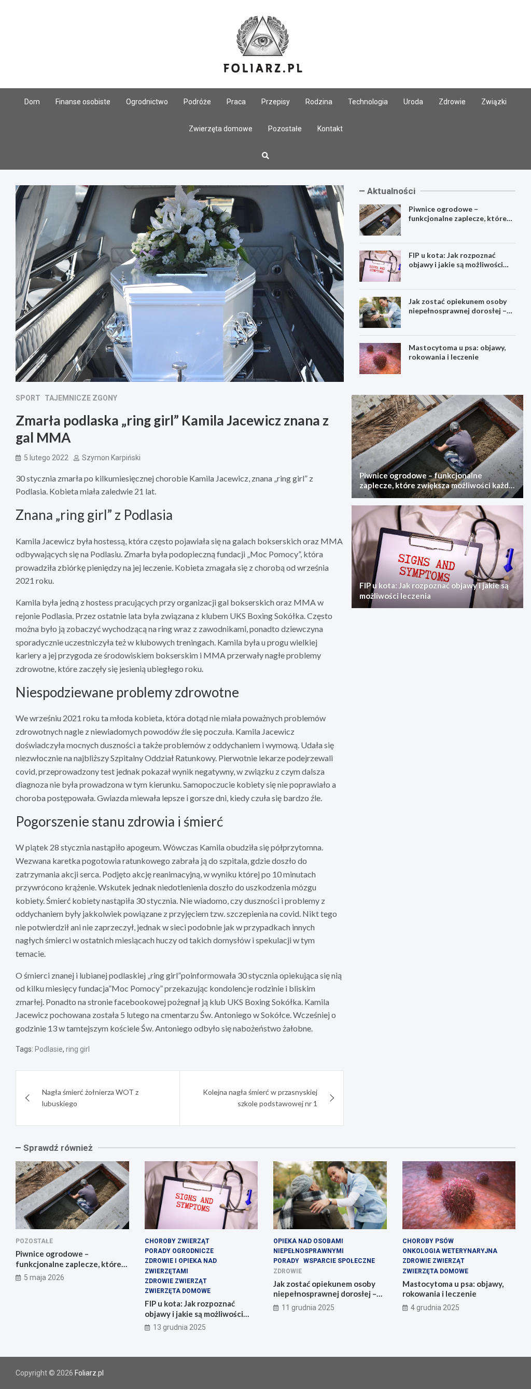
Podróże (197, 102)
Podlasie (49, 1049)
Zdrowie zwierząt (176, 1281)
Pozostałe (285, 129)
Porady (286, 1260)
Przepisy (275, 102)
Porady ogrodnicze (179, 1251)
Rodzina (318, 102)
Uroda (413, 102)
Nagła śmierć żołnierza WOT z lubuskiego (90, 1098)
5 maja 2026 (44, 1277)
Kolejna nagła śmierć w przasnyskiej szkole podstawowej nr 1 (260, 1098)
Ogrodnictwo (147, 102)
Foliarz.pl (89, 1373)
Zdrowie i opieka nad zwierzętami (181, 1265)
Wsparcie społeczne (339, 1260)
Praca (236, 102)
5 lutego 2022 (46, 457)
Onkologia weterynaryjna (449, 1251)
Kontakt (330, 129)
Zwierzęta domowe (221, 129)
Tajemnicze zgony (81, 398)
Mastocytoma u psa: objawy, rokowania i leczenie (457, 352)
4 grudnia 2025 (435, 1307)
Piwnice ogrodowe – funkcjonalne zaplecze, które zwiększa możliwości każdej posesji (458, 223)
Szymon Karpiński (111, 457)
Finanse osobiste (82, 102)
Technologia (368, 102)
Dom (32, 102)
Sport (28, 398)
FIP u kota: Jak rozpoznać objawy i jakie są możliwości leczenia (456, 264)
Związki (494, 102)
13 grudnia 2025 (179, 1327)
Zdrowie (452, 102)
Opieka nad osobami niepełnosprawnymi (308, 1246)
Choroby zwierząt (177, 1241)
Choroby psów (428, 1241)
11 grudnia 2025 (308, 1307)
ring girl (78, 1049)
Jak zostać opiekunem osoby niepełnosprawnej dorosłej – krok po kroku (458, 310)
